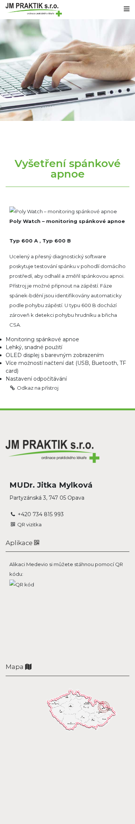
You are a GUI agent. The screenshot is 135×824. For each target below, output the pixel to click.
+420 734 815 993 (41, 514)
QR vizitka (29, 524)
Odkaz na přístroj (37, 388)
